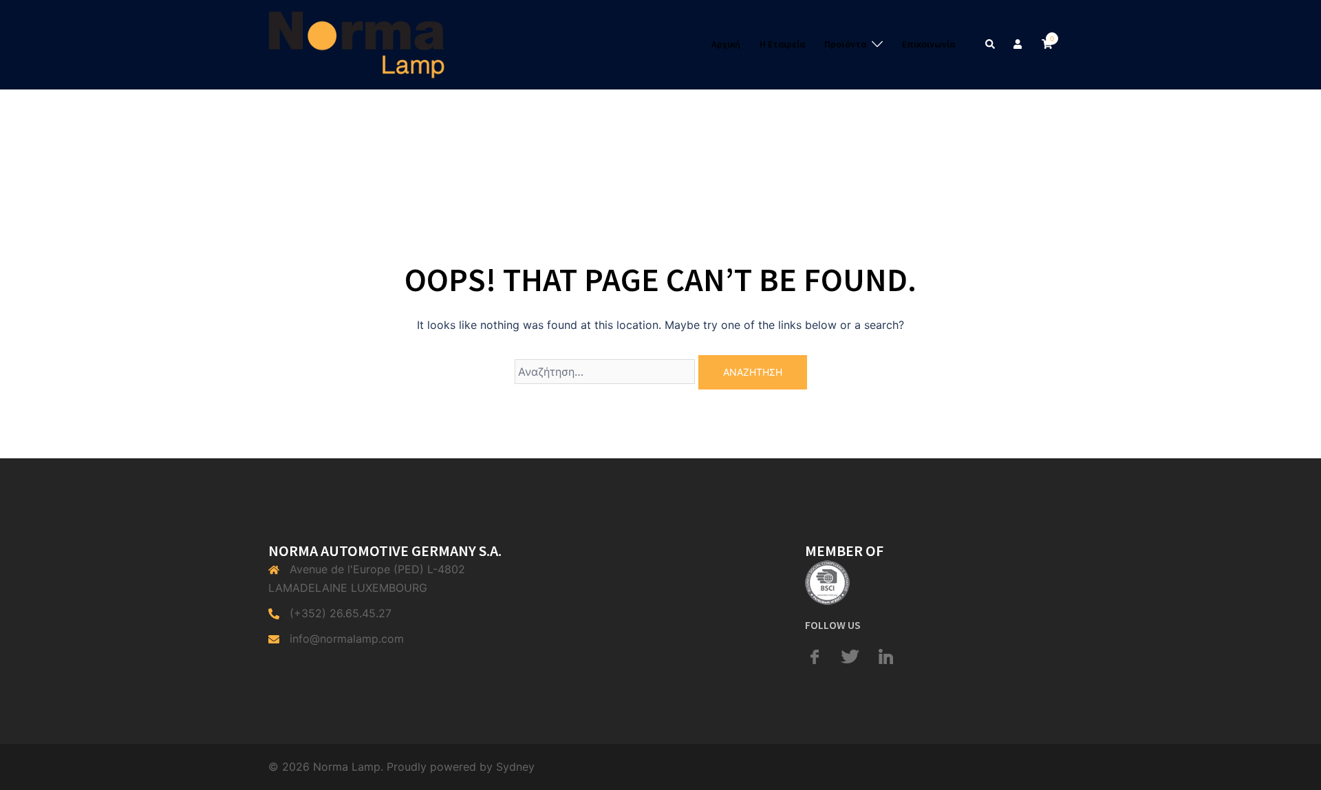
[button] (990, 44)
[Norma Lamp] (356, 43)
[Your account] (1018, 44)
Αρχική (725, 44)
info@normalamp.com (347, 638)
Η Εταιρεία (782, 44)
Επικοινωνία (928, 44)
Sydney (515, 766)
